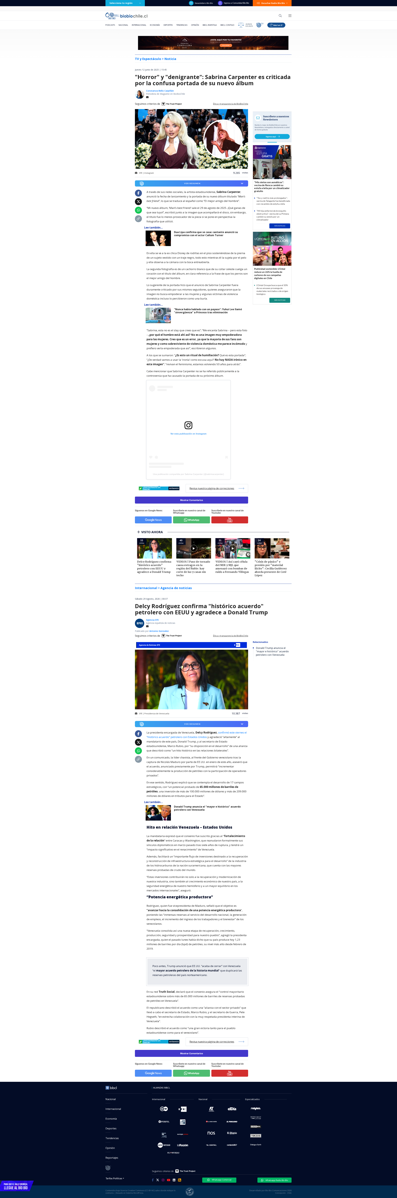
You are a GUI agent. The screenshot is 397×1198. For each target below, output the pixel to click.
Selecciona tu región (120, 3)
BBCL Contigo (227, 25)
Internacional (139, 25)
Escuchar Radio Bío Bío (273, 3)
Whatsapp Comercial (221, 1179)
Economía (155, 25)
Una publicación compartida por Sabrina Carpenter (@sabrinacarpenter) (188, 474)
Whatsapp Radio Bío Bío (276, 1180)
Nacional (123, 25)
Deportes (168, 25)
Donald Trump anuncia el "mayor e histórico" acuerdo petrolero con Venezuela (207, 808)
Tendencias (181, 25)
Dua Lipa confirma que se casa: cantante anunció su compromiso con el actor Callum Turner (206, 234)
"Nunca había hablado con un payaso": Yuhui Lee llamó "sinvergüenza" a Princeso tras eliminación (208, 311)
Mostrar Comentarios (191, 500)
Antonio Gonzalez (159, 631)
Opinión (195, 25)
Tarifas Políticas (114, 1178)
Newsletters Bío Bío (204, 3)
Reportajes (111, 1157)
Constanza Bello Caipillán (160, 90)
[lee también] (159, 238)
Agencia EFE (152, 619)
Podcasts (110, 25)
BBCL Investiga (210, 25)
